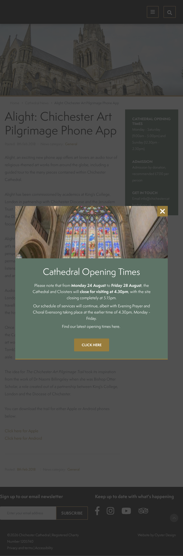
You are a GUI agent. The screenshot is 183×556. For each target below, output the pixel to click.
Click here (92, 344)
